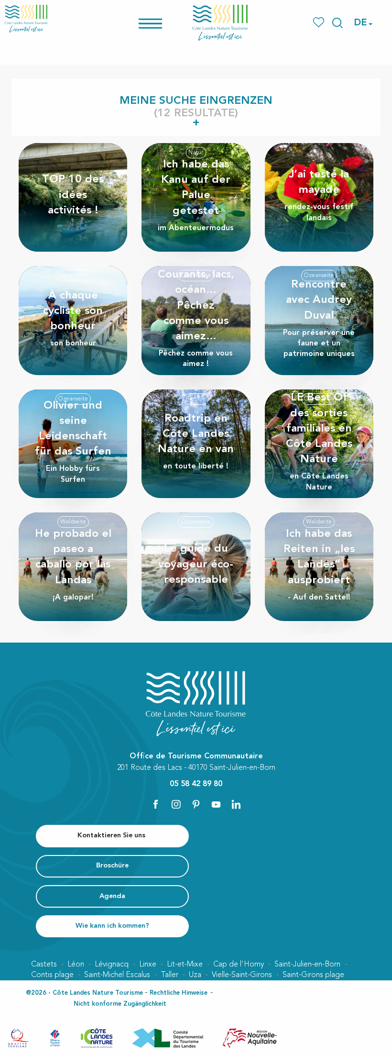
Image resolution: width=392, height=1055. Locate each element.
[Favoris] (319, 22)
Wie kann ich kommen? (112, 926)
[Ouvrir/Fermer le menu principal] (163, 22)
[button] (337, 23)
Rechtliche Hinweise (178, 993)
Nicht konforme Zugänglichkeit (120, 1004)
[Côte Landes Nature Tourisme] (220, 23)
